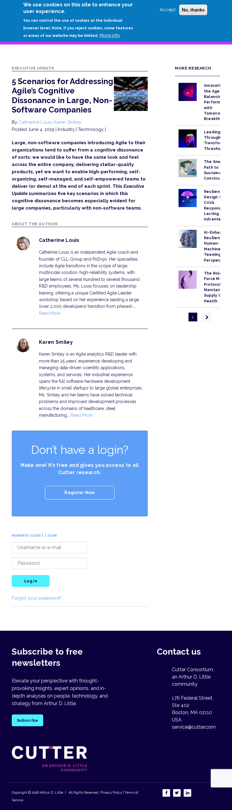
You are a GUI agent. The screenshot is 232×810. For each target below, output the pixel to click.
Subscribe (27, 720)
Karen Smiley (67, 122)
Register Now (79, 492)
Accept (168, 9)
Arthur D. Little (51, 793)
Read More (49, 313)
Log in (30, 581)
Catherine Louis (35, 122)
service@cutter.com (194, 727)
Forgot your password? (37, 598)
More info (110, 35)
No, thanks (193, 9)
